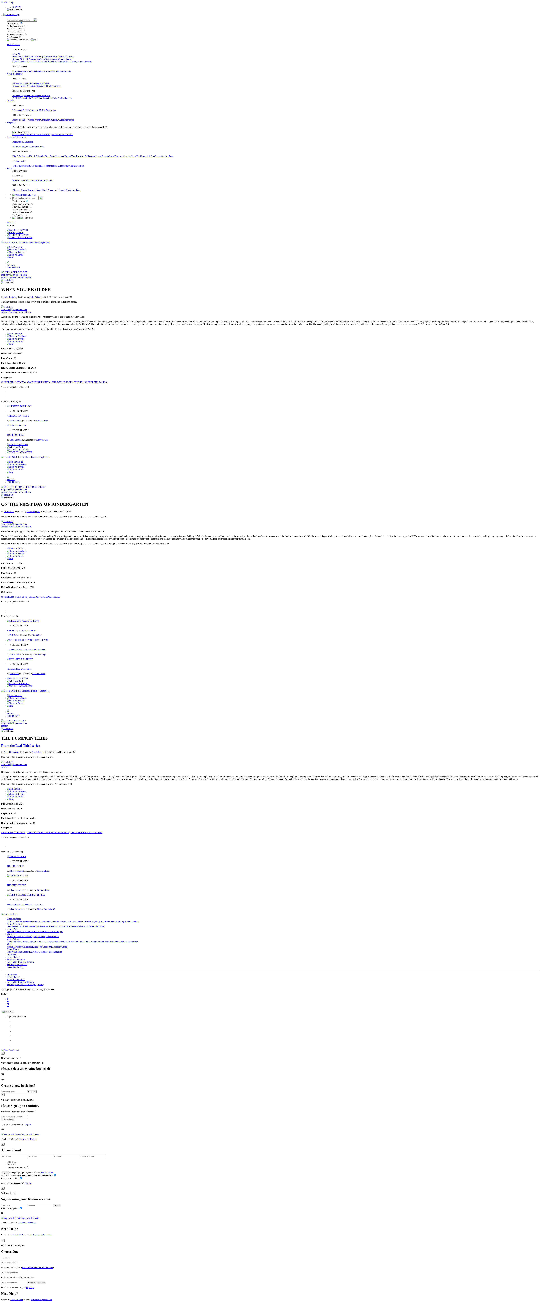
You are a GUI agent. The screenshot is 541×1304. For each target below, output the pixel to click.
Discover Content (20, 190)
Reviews (11, 265)
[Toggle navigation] (2, 15)
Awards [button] (10, 100)
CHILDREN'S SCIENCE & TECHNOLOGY (48, 832)
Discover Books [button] (14, 919)
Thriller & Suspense (38, 56)
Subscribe (68, 134)
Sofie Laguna (10, 297)
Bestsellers (17, 71)
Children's (87, 61)
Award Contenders (42, 120)
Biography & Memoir (55, 59)
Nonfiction (40, 59)
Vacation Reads (64, 71)
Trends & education (21, 166)
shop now (5, 275)
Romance (70, 56)
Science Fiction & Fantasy (24, 59)
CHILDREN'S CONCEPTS (14, 597)
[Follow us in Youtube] (8, 1006)
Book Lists (21, 926)
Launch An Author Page (69, 190)
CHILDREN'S (13, 267)
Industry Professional (16, 1167)
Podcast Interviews (15, 34)
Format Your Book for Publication (79, 156)
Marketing (39, 146)
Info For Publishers (53, 952)
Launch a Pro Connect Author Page (93, 941)
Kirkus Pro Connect (41, 947)
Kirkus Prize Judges (54, 931)
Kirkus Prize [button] (12, 929)
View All (16, 54)
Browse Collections (21, 180)
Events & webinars (75, 166)
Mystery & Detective (56, 56)
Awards (33, 95)
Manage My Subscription (38, 936)
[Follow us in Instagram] (8, 1004)
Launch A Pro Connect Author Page (157, 156)
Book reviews (13, 23)
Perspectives (24, 95)
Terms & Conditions (16, 959)
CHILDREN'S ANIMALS (13, 832)
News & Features (15, 28)
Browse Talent (34, 190)
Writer (10, 1164)
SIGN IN (16, 7)
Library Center (19, 161)
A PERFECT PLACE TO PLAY (22, 630)
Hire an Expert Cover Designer (108, 156)
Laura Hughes (33, 511)
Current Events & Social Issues (26, 61)
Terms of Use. (46, 1172)
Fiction (26, 56)
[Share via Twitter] (15, 252)
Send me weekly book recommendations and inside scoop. (27, 1175)
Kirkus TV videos (85, 926)
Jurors (53, 110)
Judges (71, 120)
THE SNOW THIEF (16, 885)
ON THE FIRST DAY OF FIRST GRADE (26, 649)
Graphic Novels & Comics (52, 61)
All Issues (41, 134)
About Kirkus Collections (41, 180)
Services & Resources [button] (16, 137)
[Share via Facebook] (17, 249)
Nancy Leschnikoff (46, 909)
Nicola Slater (38, 752)
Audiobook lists (38, 71)
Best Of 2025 (51, 71)
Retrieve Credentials (36, 1283)
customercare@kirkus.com (41, 1235)
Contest (25, 952)
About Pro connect (50, 190)
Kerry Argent (42, 440)
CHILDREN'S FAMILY (96, 382)
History (68, 59)
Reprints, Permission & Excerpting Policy (17, 965)
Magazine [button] (11, 122)
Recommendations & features (54, 166)
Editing (22, 146)
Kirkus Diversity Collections (19, 947)
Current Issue (18, 134)
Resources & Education (22, 142)
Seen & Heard (43, 95)
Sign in (5, 1172)
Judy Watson (36, 297)
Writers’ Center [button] (13, 939)
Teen (38, 83)
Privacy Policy (13, 957)
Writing (15, 146)
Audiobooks (17, 56)
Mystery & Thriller (44, 86)
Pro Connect (12, 37)
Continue (32, 1092)
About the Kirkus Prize (40, 110)
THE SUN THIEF (15, 866)
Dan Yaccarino (38, 673)
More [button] (9, 168)
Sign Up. (30, 1287)
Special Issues (30, 134)
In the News (31, 98)
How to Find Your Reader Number (37, 1267)
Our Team (17, 952)
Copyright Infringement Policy (20, 962)
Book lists (26, 71)
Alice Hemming (11, 752)
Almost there (7, 1120)
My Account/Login (58, 947)
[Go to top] (7, 1011)
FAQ (31, 952)
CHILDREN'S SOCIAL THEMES (68, 382)
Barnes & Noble (16, 277)
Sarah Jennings (39, 654)
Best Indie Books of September (35, 242)
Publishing (30, 146)
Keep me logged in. (10, 1178)
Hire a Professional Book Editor (21, 941)
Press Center (39, 952)
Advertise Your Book (131, 156)
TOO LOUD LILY (15, 435)
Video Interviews (15, 31)
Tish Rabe (9, 511)
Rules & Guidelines (59, 120)
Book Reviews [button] (13, 44)
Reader (10, 1162)
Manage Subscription (54, 134)
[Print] (10, 257)
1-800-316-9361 (16, 1235)
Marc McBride (41, 420)
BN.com (27, 277)
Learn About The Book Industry (123, 941)
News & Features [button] (14, 74)
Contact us (11, 954)
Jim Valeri (36, 635)
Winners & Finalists (21, 110)
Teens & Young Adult (73, 61)
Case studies (35, 166)
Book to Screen (19, 98)
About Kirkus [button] (13, 949)
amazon (4, 277)
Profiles (15, 95)
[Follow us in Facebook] (7, 999)
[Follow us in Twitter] (8, 1001)
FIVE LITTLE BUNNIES (19, 669)
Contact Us (12, 974)
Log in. (28, 1124)
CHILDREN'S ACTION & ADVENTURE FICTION (25, 382)
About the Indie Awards (23, 120)
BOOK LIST (15, 242)
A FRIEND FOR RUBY (18, 416)
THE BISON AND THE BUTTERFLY (25, 904)
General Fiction (19, 83)
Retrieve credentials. (28, 1139)
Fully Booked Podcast (62, 98)
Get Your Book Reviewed (52, 156)
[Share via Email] (15, 255)
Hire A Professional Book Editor (26, 156)
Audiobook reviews (16, 26)
